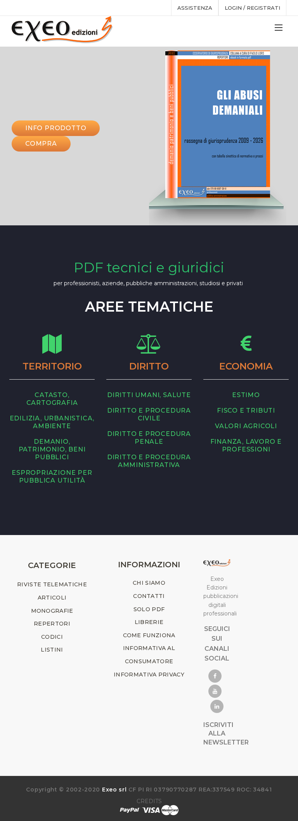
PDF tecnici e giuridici (149, 267)
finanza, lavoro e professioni (246, 445)
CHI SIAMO (149, 582)
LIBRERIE (149, 622)
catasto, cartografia (52, 398)
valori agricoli (246, 426)
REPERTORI (52, 623)
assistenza (194, 8)
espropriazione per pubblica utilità (52, 476)
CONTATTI (149, 596)
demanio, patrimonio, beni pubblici (52, 449)
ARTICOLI (52, 597)
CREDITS (149, 801)
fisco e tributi (246, 410)
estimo (246, 395)
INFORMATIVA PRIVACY (149, 674)
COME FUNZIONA (149, 635)
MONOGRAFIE (52, 610)
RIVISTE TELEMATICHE (52, 584)
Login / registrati (252, 8)
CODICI (52, 636)
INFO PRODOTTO (55, 128)
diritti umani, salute (149, 395)
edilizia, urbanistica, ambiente (52, 422)
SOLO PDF (149, 609)
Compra (41, 143)
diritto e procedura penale (149, 437)
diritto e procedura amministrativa (149, 461)
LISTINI (52, 649)
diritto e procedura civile (149, 414)
